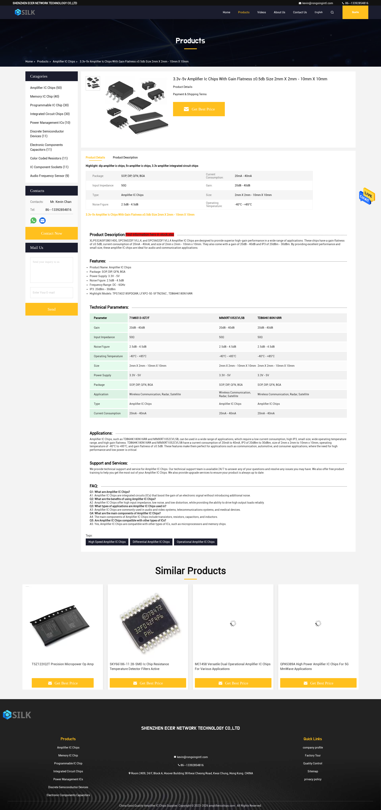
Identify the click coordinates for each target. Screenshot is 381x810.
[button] (29, 633)
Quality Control (312, 763)
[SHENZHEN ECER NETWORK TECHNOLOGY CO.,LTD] (25, 12)
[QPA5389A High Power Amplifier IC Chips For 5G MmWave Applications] (318, 623)
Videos (261, 12)
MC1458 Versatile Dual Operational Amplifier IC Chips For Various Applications (232, 666)
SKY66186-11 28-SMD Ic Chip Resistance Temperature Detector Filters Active (139, 666)
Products (243, 12)
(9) (49, 176)
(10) (50, 123)
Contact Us (300, 12)
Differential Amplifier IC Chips (151, 541)
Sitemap (313, 771)
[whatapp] (33, 220)
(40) (44, 96)
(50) (46, 88)
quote (355, 12)
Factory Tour (313, 755)
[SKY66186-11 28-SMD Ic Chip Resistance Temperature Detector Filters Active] (148, 623)
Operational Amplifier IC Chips (196, 541)
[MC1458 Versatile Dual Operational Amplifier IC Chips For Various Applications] (233, 623)
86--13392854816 (356, 3)
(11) (47, 134)
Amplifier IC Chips (64, 61)
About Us (279, 12)
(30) (49, 105)
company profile (313, 747)
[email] (42, 221)
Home (226, 12)
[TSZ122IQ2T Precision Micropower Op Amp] (62, 623)
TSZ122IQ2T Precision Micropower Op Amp (63, 664)
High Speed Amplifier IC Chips (107, 541)
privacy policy (312, 779)
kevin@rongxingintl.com (318, 3)
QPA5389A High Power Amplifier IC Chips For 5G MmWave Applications (314, 666)
